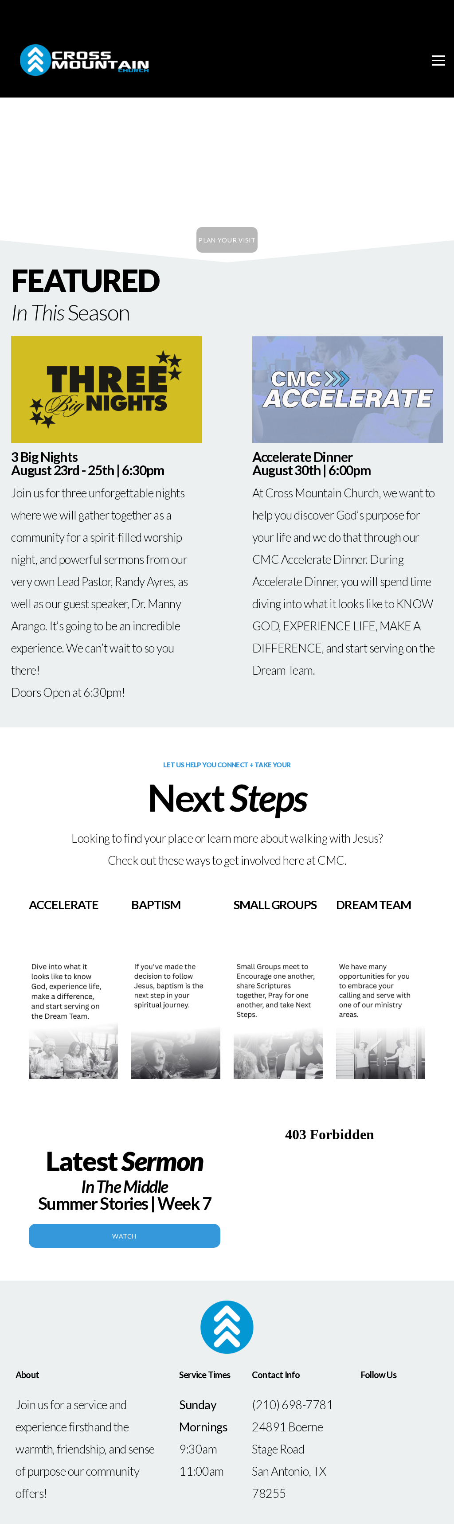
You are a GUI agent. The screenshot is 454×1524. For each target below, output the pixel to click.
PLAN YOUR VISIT (227, 239)
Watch (124, 1235)
